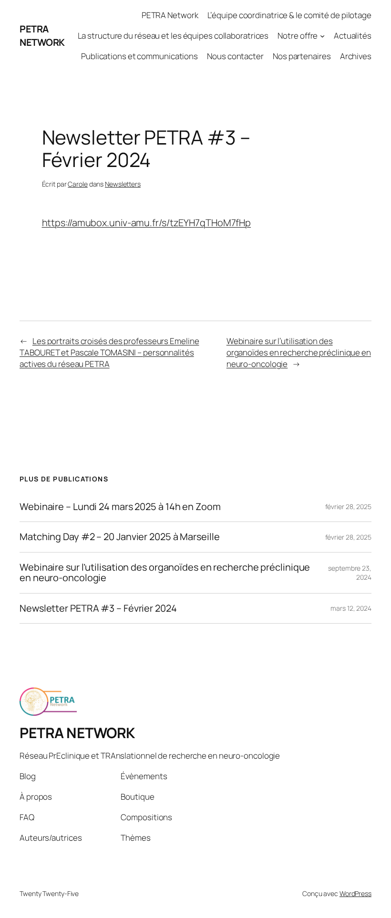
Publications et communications (139, 56)
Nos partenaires (302, 56)
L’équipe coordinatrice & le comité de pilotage (289, 15)
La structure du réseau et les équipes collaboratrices (173, 35)
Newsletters (123, 183)
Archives (355, 56)
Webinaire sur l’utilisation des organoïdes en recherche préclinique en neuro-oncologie (298, 352)
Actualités (352, 35)
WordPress (355, 893)
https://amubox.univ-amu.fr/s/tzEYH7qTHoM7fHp (146, 222)
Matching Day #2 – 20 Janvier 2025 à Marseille (120, 537)
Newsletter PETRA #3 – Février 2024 (98, 608)
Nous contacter (235, 56)
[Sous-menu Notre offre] (322, 35)
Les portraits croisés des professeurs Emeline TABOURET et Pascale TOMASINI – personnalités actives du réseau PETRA (109, 352)
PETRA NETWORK (42, 35)
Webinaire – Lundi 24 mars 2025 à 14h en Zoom (120, 506)
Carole (77, 183)
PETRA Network (170, 15)
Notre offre (298, 35)
